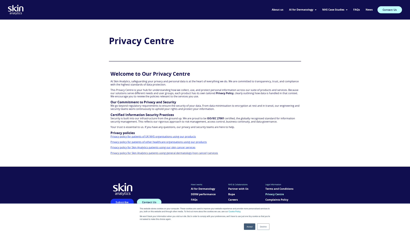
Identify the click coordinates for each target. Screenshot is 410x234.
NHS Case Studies (333, 10)
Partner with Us (238, 189)
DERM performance (203, 194)
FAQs (356, 10)
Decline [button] (263, 226)
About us (277, 10)
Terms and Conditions (279, 189)
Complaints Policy (276, 200)
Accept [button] (250, 226)
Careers (233, 200)
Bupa (231, 194)
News (369, 10)
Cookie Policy (234, 211)
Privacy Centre (274, 194)
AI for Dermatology (301, 10)
